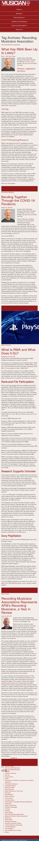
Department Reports (11, 764)
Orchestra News (9, 800)
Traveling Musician (10, 827)
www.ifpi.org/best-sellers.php (9, 683)
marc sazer (11, 189)
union (33, 590)
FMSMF (7, 771)
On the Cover (9, 798)
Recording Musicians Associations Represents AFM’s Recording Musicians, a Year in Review (19, 605)
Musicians (8, 793)
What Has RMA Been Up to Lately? (19, 51)
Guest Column (9, 777)
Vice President (9, 828)
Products (7, 809)
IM (11, 207)
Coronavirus (4, 189)
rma (35, 189)
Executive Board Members (12, 769)
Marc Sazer (12, 56)
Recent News (5, 594)
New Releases (9, 794)
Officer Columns (6, 345)
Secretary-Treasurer (11, 821)
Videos (7, 832)
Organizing (8, 803)
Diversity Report (9, 766)
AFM (2, 590)
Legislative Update (10, 786)
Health (7, 778)
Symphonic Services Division (13, 823)
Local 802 (30, 63)
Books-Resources (10, 761)
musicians (16, 761)
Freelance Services (10, 773)
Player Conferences (10, 805)
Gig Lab (7, 775)
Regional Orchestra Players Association (16, 816)
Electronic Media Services (12, 768)
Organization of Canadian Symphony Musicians (18, 802)
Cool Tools (8, 762)
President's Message (11, 807)
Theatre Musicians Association (13, 825)
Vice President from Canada (13, 830)
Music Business (9, 789)
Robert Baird (8, 819)
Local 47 (28, 61)
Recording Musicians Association (10, 45)
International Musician (7, 192)
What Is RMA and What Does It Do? (18, 351)
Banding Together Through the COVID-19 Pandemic (18, 200)
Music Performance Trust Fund (14, 791)
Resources (8, 818)
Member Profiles (9, 787)
